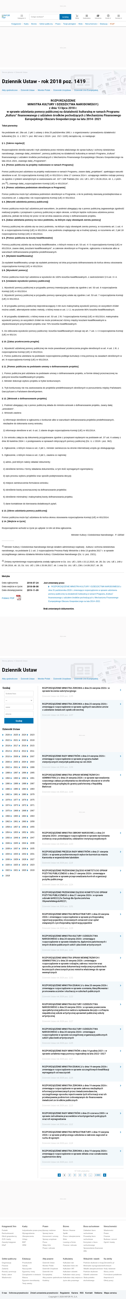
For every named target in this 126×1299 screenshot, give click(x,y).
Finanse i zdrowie (70, 1245)
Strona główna (7, 72)
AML (85, 1251)
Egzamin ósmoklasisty (30, 1280)
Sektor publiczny (46, 24)
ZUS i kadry (6, 1239)
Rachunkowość (8, 1233)
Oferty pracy (108, 1280)
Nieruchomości (91, 24)
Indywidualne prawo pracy (32, 1230)
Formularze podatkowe (113, 1274)
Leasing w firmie (69, 1242)
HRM (24, 1245)
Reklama (98, 1293)
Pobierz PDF (8, 598)
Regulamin (65, 1293)
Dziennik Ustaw (21, 72)
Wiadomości (108, 1230)
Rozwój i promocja (9, 1272)
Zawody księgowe (9, 1242)
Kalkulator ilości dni (70, 1266)
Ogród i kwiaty (109, 1242)
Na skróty (108, 1259)
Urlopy (24, 1239)
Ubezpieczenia (28, 1236)
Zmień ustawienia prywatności (44, 1293)
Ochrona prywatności (18, 1293)
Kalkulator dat (68, 1263)
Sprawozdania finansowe (93, 1248)
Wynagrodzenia (28, 1233)
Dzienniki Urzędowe (62, 90)
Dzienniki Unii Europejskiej (86, 90)
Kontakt (89, 1293)
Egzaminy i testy (28, 1272)
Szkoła (24, 1266)
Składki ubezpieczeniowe (93, 1269)
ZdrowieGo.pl (109, 1263)
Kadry (26, 24)
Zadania (5, 1269)
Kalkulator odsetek (70, 1272)
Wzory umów (109, 1272)
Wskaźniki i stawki (91, 1259)
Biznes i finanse (69, 1230)
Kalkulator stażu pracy (71, 1274)
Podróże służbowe (90, 1272)
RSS (82, 1293)
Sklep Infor (47, 1245)
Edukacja (103, 24)
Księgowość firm (9, 1226)
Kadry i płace (7, 1274)
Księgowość (16, 24)
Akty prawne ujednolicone (53, 1277)
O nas (4, 1293)
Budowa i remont (110, 1239)
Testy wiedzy (27, 1283)
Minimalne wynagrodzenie (93, 1266)
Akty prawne (48, 1259)
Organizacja (6, 1263)
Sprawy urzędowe (49, 1239)
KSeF (112, 24)
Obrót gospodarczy (9, 1236)
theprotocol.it (109, 1277)
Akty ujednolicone (10, 90)
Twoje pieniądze (69, 24)
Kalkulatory (68, 1259)
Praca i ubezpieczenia (71, 1236)
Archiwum (107, 1266)
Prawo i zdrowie (49, 1248)
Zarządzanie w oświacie (31, 1274)
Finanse (107, 1236)
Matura (25, 1277)
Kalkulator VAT (68, 1269)
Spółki (65, 1233)
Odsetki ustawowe (90, 1274)
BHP (24, 1242)
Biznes (34, 24)
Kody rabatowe (109, 1269)
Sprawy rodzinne (49, 1230)
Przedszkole (27, 1263)
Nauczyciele (27, 1269)
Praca (45, 1242)
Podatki (5, 1230)
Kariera (74, 1293)
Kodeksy (46, 1280)
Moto (81, 24)
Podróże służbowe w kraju (93, 1263)
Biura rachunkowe (91, 1226)
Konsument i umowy (50, 1236)
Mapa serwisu (110, 1293)
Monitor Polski (44, 90)
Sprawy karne (48, 1233)
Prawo (58, 24)
